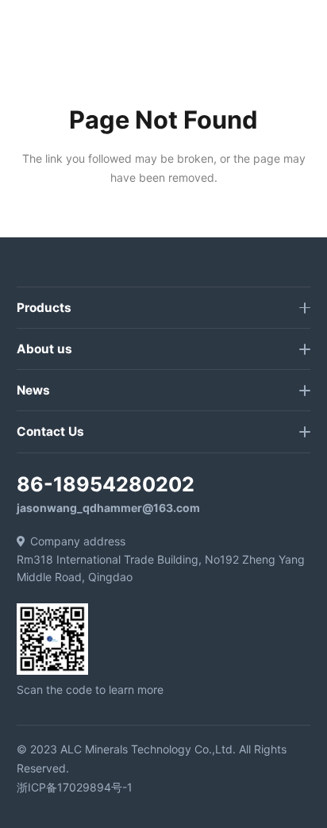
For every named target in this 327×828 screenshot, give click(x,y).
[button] (306, 28)
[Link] (34, 28)
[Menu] (181, 28)
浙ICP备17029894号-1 (75, 787)
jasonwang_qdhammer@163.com (108, 507)
